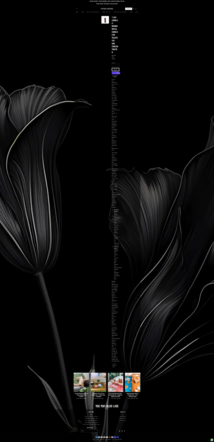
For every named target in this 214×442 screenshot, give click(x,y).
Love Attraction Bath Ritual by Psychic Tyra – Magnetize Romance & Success (115, 395)
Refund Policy (123, 418)
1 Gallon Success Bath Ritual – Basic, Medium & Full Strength (81, 395)
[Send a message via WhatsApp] (211, 439)
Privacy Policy (122, 420)
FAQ (122, 414)
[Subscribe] (97, 431)
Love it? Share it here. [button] (114, 365)
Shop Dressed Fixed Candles (91, 422)
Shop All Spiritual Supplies (91, 416)
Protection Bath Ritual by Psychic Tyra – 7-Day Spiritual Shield (133, 395)
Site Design (108, 439)
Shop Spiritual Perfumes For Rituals (91, 424)
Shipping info (123, 416)
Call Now (129, 8)
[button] (77, 9)
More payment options (114, 76)
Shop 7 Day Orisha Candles (91, 420)
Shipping (113, 58)
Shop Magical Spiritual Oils (91, 418)
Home (91, 414)
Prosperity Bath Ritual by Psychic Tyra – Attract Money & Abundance (98, 395)
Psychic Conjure (100, 439)
